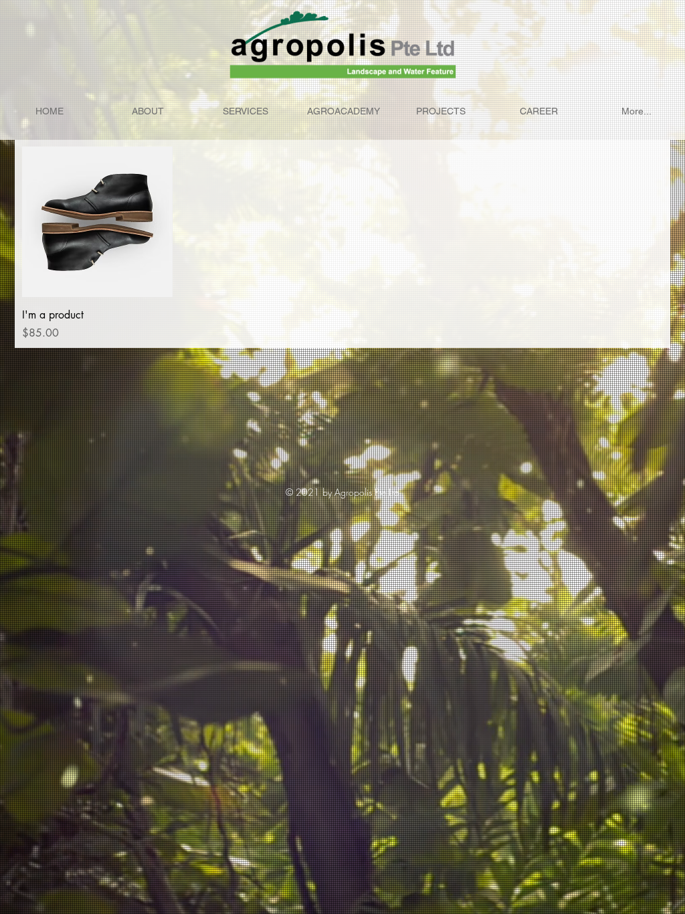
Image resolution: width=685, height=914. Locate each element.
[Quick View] (97, 222)
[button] (441, 111)
